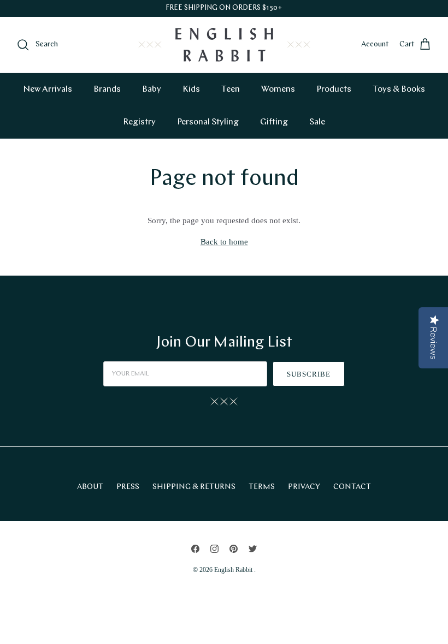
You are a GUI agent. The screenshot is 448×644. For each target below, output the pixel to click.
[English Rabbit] (224, 45)
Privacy (304, 487)
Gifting (274, 122)
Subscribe (309, 374)
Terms (262, 487)
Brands (107, 89)
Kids (191, 89)
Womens (278, 89)
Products (333, 89)
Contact (352, 487)
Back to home (224, 241)
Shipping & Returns (193, 487)
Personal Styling (208, 122)
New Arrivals (47, 89)
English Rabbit (234, 570)
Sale (317, 122)
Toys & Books (399, 89)
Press (127, 487)
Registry (139, 122)
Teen (230, 89)
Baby (151, 89)
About (90, 487)
